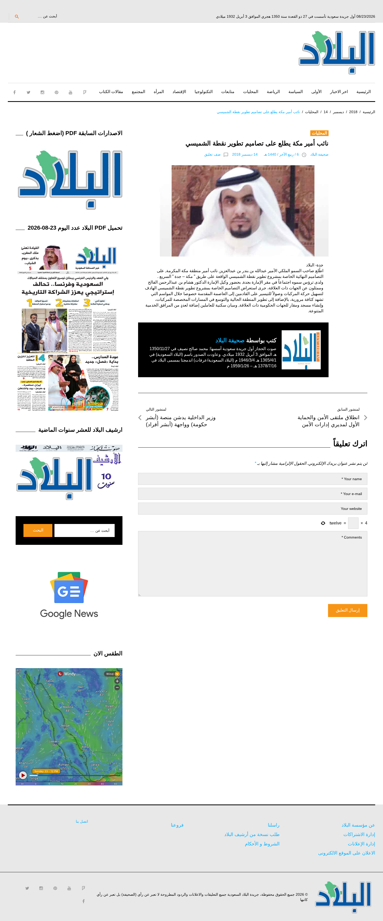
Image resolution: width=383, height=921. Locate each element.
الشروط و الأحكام (262, 843)
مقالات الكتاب (111, 91)
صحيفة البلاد (319, 154)
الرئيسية (363, 91)
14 (326, 112)
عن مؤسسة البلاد (358, 825)
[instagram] (42, 92)
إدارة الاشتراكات (359, 834)
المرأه (159, 91)
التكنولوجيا (204, 91)
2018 (353, 112)
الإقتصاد (179, 91)
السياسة (295, 91)
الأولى (316, 91)
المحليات (250, 91)
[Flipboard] (84, 92)
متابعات (227, 91)
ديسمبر (338, 112)
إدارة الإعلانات (361, 843)
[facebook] (14, 92)
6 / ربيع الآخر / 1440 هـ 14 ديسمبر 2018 (265, 154)
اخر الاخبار (339, 91)
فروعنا (177, 825)
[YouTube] (70, 92)
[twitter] (28, 92)
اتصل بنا (82, 821)
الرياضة (273, 91)
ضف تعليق (212, 154)
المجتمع (138, 91)
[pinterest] (56, 92)
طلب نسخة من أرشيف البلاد (252, 834)
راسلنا (274, 825)
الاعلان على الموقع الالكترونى (346, 853)
